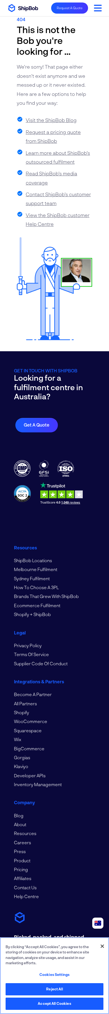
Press (20, 851)
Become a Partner (33, 694)
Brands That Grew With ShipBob (46, 596)
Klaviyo (21, 766)
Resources (25, 833)
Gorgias (22, 757)
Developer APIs (30, 775)
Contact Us (25, 887)
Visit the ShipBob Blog (51, 120)
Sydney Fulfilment (32, 578)
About (20, 824)
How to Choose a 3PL (36, 587)
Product (22, 860)
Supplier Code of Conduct (41, 663)
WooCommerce (30, 721)
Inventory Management (38, 784)
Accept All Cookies (54, 1003)
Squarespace (28, 730)
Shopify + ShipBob (32, 614)
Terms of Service (31, 654)
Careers (22, 842)
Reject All (54, 989)
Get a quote (36, 424)
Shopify (21, 712)
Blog (18, 815)
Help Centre (26, 896)
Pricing (21, 869)
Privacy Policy (28, 645)
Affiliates (22, 878)
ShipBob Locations (33, 560)
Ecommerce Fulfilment (37, 605)
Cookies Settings (54, 974)
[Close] (102, 946)
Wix (17, 739)
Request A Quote (69, 8)
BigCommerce (29, 748)
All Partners (25, 703)
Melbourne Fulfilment (35, 569)
